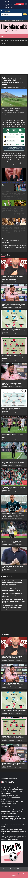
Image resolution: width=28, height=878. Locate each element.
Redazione (7, 20)
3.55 (7, 140)
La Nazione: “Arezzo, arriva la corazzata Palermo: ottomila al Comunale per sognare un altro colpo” (14, 568)
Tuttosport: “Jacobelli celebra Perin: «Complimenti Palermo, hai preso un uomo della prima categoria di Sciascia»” (13, 304)
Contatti (3, 803)
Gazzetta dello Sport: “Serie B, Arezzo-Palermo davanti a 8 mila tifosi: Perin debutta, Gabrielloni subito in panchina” (13, 383)
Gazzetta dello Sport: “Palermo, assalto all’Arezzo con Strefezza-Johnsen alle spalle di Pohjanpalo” (13, 357)
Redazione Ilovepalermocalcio (9, 87)
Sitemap (9, 803)
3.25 (10, 137)
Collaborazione (20, 20)
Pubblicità (13, 20)
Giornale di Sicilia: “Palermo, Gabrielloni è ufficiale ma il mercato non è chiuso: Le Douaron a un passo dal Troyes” (13, 541)
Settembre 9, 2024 (21, 87)
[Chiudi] (3, 4)
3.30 (10, 140)
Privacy (14, 803)
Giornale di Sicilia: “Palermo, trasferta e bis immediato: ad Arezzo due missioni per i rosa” (13, 462)
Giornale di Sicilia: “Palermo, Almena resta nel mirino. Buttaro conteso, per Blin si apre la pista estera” (14, 489)
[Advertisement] (14, 60)
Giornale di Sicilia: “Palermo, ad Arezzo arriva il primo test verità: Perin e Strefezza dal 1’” (14, 436)
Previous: (10, 240)
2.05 (13, 137)
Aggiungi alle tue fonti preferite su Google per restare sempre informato (12, 4)
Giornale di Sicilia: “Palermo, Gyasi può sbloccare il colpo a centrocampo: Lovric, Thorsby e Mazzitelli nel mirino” (13, 515)
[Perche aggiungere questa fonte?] (26, 4)
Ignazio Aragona (15, 797)
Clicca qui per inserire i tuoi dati (7, 17)
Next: (14, 246)
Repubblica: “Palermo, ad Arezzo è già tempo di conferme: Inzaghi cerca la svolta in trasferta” (13, 410)
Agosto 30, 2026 (19, 281)
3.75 (7, 137)
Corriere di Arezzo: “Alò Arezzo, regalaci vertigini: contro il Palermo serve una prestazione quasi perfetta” (12, 278)
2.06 (13, 140)
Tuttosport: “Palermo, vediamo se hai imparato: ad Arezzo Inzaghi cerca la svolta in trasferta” (13, 331)
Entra (25, 14)
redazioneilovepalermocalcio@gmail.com (12, 801)
